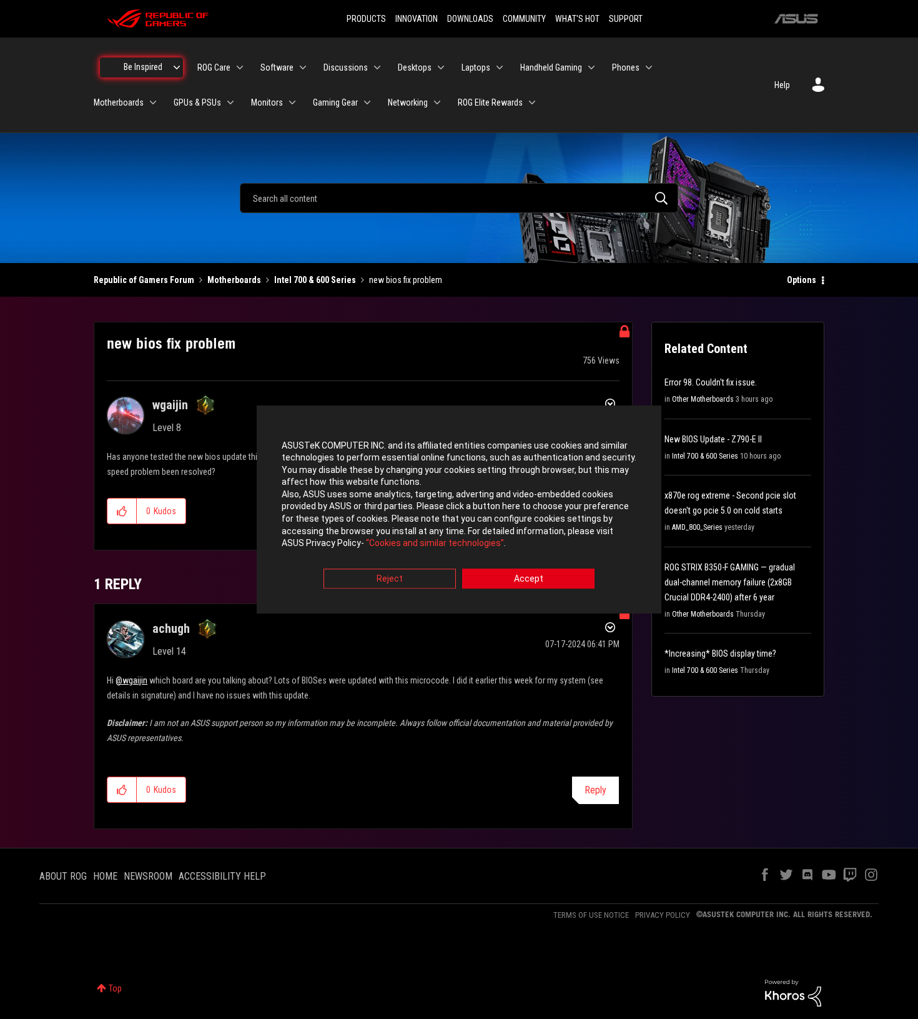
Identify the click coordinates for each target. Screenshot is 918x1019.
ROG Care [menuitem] (213, 67)
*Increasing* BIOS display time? (720, 654)
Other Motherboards (703, 399)
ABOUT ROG (63, 876)
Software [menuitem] (277, 67)
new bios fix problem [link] (405, 280)
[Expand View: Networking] (437, 102)
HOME (105, 876)
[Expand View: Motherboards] (153, 102)
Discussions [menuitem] (345, 67)
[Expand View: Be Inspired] (176, 67)
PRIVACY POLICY (662, 915)
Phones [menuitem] (625, 67)
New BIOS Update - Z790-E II (713, 439)
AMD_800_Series (697, 527)
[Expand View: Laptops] (499, 67)
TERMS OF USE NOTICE (591, 915)
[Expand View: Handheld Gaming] (591, 67)
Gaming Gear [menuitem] (335, 102)
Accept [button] (528, 579)
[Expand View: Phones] (649, 67)
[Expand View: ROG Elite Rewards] (532, 102)
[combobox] (459, 198)
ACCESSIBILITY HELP (222, 876)
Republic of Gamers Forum (144, 280)
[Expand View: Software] (303, 67)
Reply (595, 790)
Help (782, 85)
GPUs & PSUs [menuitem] (197, 102)
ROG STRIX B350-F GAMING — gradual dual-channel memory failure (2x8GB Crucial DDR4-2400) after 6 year (729, 582)
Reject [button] (390, 579)
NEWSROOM (148, 876)
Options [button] (801, 280)
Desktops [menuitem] (415, 67)
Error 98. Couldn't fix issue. (710, 382)
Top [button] (115, 988)
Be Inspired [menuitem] (143, 67)
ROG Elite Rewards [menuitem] (490, 102)
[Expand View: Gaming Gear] (367, 102)
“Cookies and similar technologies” (435, 544)
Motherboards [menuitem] (119, 102)
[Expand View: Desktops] (441, 67)
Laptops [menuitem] (475, 67)
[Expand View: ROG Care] (240, 67)
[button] (122, 511)
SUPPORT (626, 19)
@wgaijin (131, 680)
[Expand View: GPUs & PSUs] (230, 102)
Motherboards (234, 280)
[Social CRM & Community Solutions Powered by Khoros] (793, 992)
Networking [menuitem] (408, 102)
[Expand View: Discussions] (377, 67)
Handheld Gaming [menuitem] (551, 67)
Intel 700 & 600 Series (315, 280)
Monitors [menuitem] (267, 102)
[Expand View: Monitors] (292, 102)
